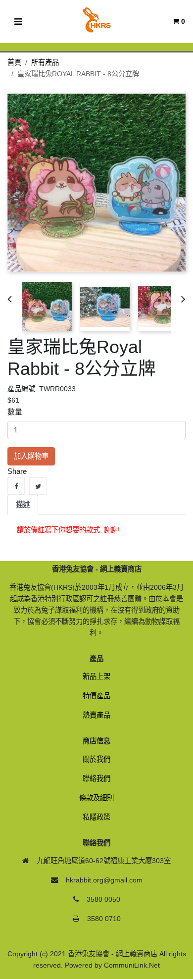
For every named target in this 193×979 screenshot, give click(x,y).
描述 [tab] (23, 505)
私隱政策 (96, 817)
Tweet (38, 486)
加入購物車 (31, 456)
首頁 (14, 62)
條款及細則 (96, 798)
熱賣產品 (96, 715)
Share (16, 486)
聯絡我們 (96, 778)
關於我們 (96, 759)
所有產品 (45, 62)
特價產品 (96, 696)
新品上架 (96, 676)
